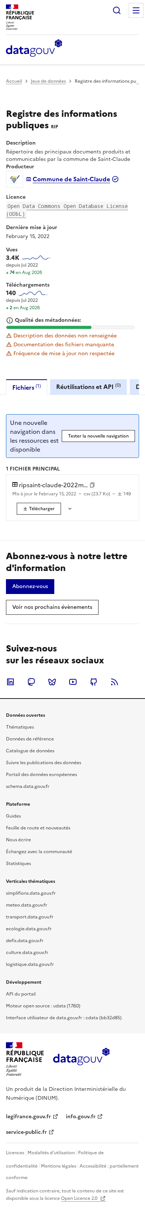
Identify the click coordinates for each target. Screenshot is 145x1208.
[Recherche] (116, 10)
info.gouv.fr (81, 1116)
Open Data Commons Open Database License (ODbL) (67, 209)
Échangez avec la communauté (39, 851)
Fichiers (26, 387)
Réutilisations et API (88, 386)
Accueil (14, 81)
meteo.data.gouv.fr (26, 905)
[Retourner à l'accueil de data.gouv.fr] (34, 48)
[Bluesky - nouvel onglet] (52, 681)
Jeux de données (48, 81)
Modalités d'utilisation (51, 1152)
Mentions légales (58, 1166)
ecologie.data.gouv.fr (29, 928)
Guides (13, 816)
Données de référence (30, 739)
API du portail (21, 994)
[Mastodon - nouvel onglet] (31, 681)
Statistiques (18, 863)
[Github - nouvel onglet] (93, 681)
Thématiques (20, 727)
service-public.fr (26, 1132)
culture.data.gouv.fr (27, 952)
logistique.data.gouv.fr (30, 964)
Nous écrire (18, 839)
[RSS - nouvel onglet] (114, 681)
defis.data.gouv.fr (25, 940)
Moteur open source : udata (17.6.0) (43, 1006)
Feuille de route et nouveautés (38, 828)
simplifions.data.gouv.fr (31, 893)
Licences (15, 1152)
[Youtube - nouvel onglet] (72, 681)
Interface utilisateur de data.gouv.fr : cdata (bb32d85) (64, 1017)
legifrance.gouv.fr (28, 1116)
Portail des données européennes (41, 774)
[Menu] (136, 10)
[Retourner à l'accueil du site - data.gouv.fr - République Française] (81, 1059)
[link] (39, 509)
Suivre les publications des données (43, 762)
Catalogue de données (30, 750)
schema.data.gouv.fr (27, 786)
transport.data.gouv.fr (30, 917)
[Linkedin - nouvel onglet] (10, 681)
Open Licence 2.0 (80, 1198)
